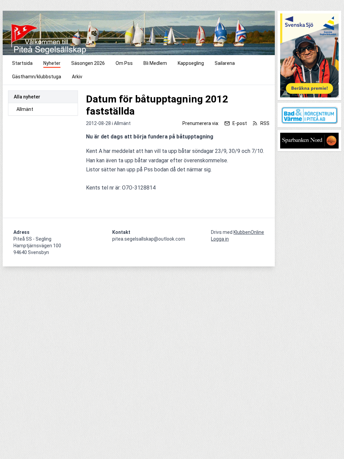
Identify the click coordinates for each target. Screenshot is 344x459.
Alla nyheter (27, 96)
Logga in (220, 239)
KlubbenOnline (248, 232)
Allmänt (24, 109)
